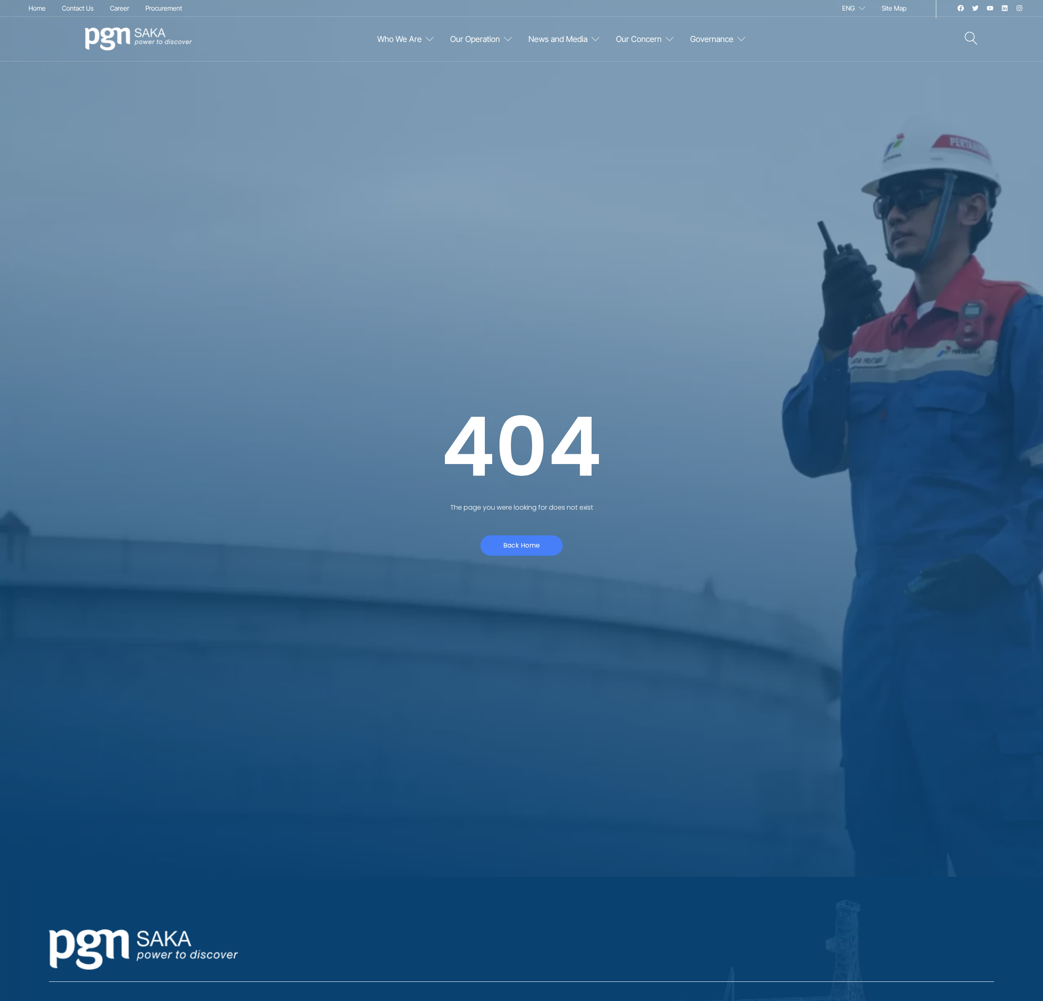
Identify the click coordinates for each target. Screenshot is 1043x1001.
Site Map (894, 8)
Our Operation (475, 39)
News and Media (558, 39)
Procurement (163, 8)
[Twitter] (975, 8)
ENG (848, 8)
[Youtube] (990, 8)
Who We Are (399, 39)
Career (119, 8)
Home (37, 8)
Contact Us (78, 8)
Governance (711, 39)
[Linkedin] (1004, 8)
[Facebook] (960, 8)
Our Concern (639, 39)
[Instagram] (1019, 8)
